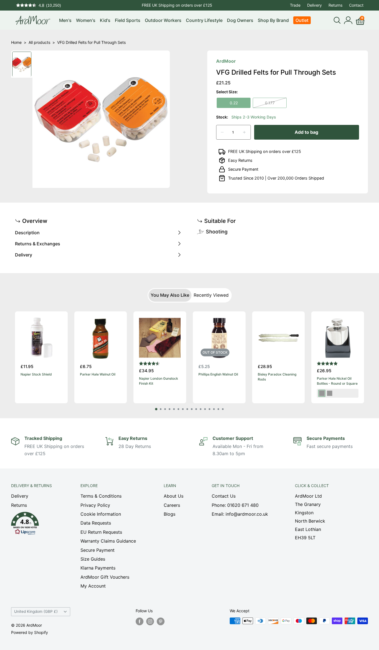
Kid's (105, 20)
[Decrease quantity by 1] (222, 132)
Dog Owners (240, 20)
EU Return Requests (101, 532)
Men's (65, 20)
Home (16, 42)
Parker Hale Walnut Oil (97, 374)
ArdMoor (226, 61)
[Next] (364, 357)
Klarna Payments (97, 568)
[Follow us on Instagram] (150, 621)
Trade (295, 5)
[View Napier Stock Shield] (41, 338)
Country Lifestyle (204, 20)
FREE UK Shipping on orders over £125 (177, 5)
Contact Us (224, 496)
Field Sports (127, 20)
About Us (173, 496)
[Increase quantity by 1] (244, 132)
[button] (36, 525)
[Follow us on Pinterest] (161, 621)
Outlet (302, 20)
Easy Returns (240, 160)
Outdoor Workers (163, 20)
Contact (356, 5)
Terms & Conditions (101, 496)
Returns (335, 5)
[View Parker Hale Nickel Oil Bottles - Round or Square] (337, 338)
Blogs (169, 514)
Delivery (314, 5)
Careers (172, 505)
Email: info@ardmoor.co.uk (240, 514)
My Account (93, 586)
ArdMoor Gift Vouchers (104, 577)
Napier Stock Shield (36, 374)
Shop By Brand (273, 20)
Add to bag (306, 132)
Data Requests (95, 523)
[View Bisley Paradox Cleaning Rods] (278, 338)
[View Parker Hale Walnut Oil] (101, 338)
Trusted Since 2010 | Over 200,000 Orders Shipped (276, 178)
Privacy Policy (95, 505)
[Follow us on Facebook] (139, 621)
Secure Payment (243, 169)
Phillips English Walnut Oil (218, 374)
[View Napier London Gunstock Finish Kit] (160, 338)
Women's (85, 20)
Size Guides (92, 559)
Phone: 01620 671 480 (235, 505)
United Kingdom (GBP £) (36, 611)
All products (39, 42)
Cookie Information (100, 514)
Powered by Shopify (29, 632)
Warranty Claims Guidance (108, 541)
